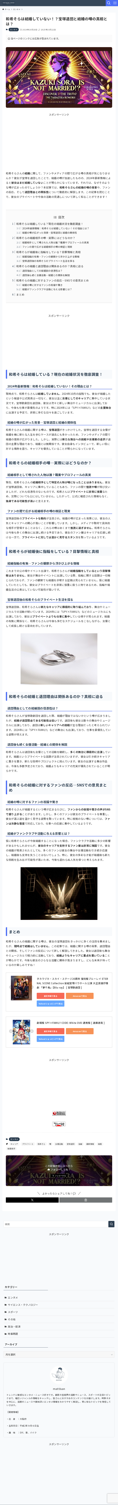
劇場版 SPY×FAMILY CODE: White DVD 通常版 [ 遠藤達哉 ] (71, 1023)
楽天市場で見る (50, 996)
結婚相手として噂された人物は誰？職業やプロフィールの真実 (55, 242)
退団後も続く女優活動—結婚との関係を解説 (46, 275)
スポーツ (13, 1312)
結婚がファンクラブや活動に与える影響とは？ (47, 289)
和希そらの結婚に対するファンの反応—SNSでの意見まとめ (52, 280)
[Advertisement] (59, 138)
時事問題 (13, 1334)
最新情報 (90, 1144)
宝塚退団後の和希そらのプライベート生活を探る (48, 260)
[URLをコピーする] (85, 1200)
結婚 (100, 1144)
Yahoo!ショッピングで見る (51, 1003)
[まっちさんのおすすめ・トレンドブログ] (8, 3)
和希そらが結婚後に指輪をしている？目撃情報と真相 (48, 252)
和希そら (41, 1144)
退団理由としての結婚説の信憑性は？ (42, 270)
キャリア (14, 1144)
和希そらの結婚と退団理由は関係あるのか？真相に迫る (49, 266)
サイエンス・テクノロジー (23, 1305)
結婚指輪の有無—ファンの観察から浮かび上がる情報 (50, 256)
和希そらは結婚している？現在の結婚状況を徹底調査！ (49, 224)
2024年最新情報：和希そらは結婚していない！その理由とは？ (55, 228)
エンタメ (13, 29)
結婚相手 (11, 1148)
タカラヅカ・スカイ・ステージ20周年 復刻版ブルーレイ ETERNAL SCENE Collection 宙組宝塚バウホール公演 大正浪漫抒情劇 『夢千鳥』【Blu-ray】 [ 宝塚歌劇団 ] (72, 983)
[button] (32, 1200)
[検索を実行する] (111, 1224)
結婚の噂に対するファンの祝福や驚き (42, 285)
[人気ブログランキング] (59, 1114)
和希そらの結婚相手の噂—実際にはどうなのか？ (45, 238)
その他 (11, 1319)
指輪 (80, 1144)
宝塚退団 (71, 1144)
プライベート (28, 1144)
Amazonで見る (80, 996)
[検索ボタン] (109, 3)
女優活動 (59, 1144)
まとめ (20, 294)
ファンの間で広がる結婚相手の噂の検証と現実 (47, 246)
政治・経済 (14, 1326)
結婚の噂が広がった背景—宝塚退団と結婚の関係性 (49, 232)
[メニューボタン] (115, 3)
